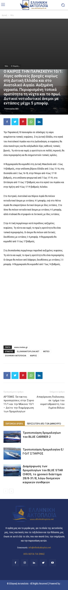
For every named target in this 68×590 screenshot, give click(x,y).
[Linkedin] (39, 121)
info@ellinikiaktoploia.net (39, 547)
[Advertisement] (34, 43)
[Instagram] (24, 562)
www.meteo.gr (21, 347)
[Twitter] (15, 121)
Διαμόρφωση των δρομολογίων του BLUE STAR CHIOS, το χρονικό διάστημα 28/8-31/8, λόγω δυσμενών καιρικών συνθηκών (43, 474)
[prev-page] (5, 491)
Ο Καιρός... (15, 66)
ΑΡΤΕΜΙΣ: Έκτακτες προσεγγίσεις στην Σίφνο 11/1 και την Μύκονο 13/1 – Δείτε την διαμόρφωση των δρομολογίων (18, 404)
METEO (46, 351)
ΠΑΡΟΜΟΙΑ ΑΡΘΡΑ (14, 423)
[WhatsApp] (31, 121)
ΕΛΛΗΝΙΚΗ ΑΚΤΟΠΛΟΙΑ (15, 355)
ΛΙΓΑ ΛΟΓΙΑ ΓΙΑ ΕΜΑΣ (34, 553)
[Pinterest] (23, 121)
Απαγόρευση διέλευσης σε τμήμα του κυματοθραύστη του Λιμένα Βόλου (51, 402)
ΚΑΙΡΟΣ (33, 355)
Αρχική (4, 15)
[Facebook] (6, 121)
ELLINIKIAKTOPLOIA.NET (28, 351)
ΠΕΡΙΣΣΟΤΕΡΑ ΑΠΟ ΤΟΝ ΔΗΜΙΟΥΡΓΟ (44, 423)
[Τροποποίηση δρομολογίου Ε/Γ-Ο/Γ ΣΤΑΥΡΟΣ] (12, 454)
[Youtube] (52, 562)
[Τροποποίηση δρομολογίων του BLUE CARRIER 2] (12, 437)
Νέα (12, 15)
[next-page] (11, 491)
